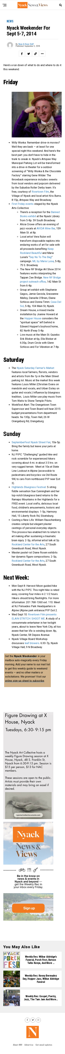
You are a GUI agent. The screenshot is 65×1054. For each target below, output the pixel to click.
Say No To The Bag (41, 257)
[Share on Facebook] (22, 54)
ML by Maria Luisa (43, 261)
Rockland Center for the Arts (28, 544)
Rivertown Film (40, 191)
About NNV (17, 1044)
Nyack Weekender (25, 656)
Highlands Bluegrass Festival (29, 487)
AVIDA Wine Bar (46, 228)
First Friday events (23, 203)
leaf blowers (32, 643)
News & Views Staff (26, 44)
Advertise (28, 1044)
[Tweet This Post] (29, 54)
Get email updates (44, 1044)
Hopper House (32, 318)
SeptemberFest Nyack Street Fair (31, 442)
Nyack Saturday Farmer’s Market (35, 368)
